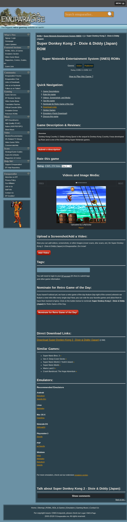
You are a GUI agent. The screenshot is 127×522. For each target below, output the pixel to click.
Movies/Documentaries (13, 136)
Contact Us (9, 193)
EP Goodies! (10, 196)
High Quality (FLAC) (12, 123)
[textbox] (89, 14)
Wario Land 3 (49, 368)
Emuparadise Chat (12, 79)
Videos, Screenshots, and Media (56, 98)
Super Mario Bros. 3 (52, 356)
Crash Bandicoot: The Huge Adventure (60, 371)
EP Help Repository (12, 167)
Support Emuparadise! (13, 164)
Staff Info (8, 189)
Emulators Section (12, 54)
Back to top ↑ (120, 500)
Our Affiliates (10, 183)
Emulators (70, 508)
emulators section (81, 475)
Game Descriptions (51, 91)
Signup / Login (10, 38)
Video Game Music (12, 57)
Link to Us (9, 186)
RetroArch (41, 396)
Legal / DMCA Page (88, 513)
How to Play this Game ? (81, 76)
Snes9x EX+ (41, 399)
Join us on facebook (12, 85)
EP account (65, 276)
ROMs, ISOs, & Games (14, 51)
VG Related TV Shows (13, 139)
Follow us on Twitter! (12, 88)
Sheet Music (9, 130)
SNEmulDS (41, 427)
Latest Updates (11, 44)
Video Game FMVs (12, 142)
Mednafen (40, 408)
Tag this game (49, 101)
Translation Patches (12, 104)
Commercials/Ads (11, 145)
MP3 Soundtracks (12, 120)
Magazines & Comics (13, 158)
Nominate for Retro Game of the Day (58, 104)
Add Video (43, 252)
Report (81, 228)
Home (33, 508)
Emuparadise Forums (13, 76)
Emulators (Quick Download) (55, 113)
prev (41, 183)
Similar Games (49, 110)
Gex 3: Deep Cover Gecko (55, 359)
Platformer (89, 66)
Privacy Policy (10, 180)
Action (79, 66)
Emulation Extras (11, 110)
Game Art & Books (12, 155)
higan (39, 455)
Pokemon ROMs (11, 114)
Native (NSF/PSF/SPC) (14, 126)
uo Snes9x (41, 446)
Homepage (9, 41)
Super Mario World (51, 365)
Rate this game (49, 94)
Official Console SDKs (13, 107)
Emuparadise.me (62, 516)
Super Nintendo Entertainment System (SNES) (62, 36)
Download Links (50, 107)
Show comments (81, 496)
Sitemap (41, 508)
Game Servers (10, 95)
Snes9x (40, 437)
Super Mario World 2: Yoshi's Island (58, 362)
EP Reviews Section (12, 98)
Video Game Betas (12, 101)
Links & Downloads (12, 82)
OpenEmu (40, 418)
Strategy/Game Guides (13, 152)
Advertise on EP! (11, 177)
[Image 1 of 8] (81, 204)
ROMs (39, 36)
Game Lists (9, 66)
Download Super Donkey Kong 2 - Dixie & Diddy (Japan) (68, 340)
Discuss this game (50, 116)
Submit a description (49, 149)
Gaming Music (82, 508)
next (120, 183)
